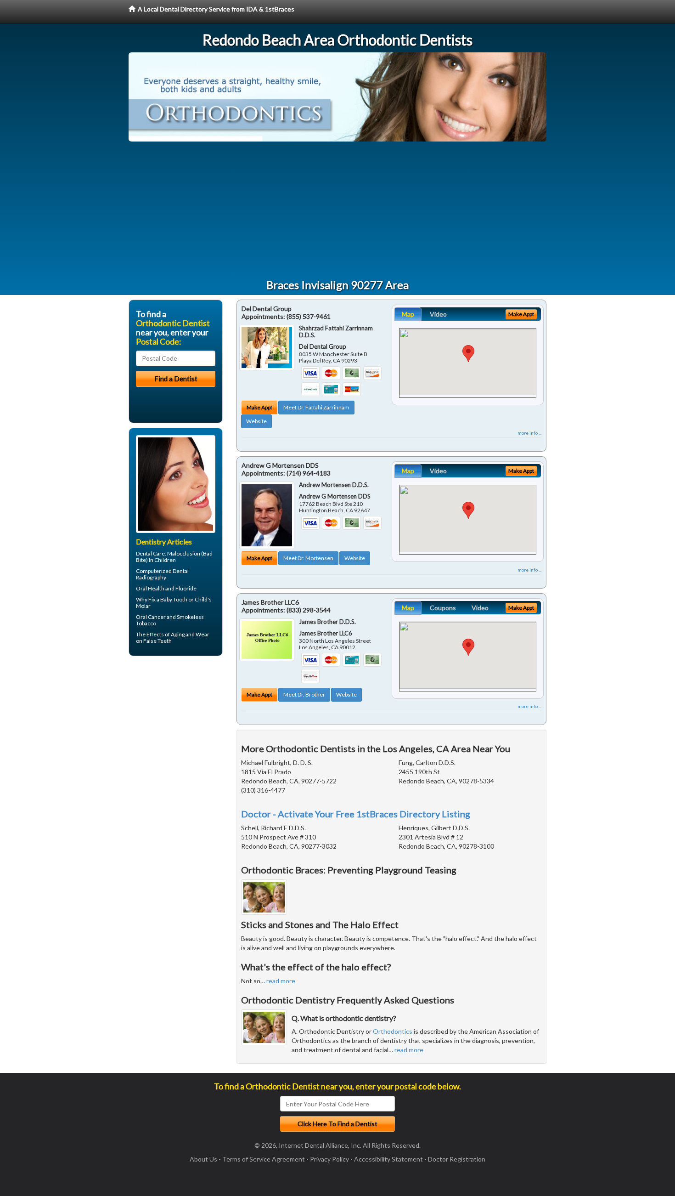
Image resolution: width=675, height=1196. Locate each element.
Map (408, 314)
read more (280, 981)
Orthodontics (392, 1031)
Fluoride (186, 588)
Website (256, 421)
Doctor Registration (456, 1159)
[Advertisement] (337, 210)
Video (438, 314)
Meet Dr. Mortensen (308, 558)
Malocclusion (183, 553)
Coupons (443, 608)
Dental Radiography (162, 574)
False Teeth (157, 640)
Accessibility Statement (388, 1159)
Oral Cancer (151, 616)
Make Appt (259, 407)
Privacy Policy (329, 1159)
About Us (203, 1159)
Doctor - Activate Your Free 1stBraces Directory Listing (355, 813)
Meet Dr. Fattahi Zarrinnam (316, 407)
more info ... (529, 433)
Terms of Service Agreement (263, 1159)
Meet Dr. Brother (304, 694)
